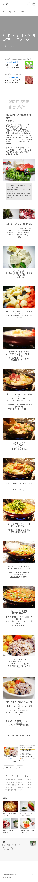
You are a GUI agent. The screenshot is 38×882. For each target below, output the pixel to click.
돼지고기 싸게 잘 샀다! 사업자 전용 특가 (12, 62)
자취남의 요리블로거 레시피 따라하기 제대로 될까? (14, 791)
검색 (29, 4)
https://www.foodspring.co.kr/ (16, 59)
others (7, 776)
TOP (33, 875)
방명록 (31, 12)
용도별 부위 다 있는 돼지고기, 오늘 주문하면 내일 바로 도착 (12, 66)
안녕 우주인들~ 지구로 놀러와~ (11, 845)
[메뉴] (33, 4)
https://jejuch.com (11, 74)
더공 (5, 4)
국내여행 (12, 12)
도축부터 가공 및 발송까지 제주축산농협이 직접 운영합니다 (12, 81)
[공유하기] (10, 767)
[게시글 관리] (12, 767)
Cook (14, 776)
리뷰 (22, 12)
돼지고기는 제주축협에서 (12, 77)
